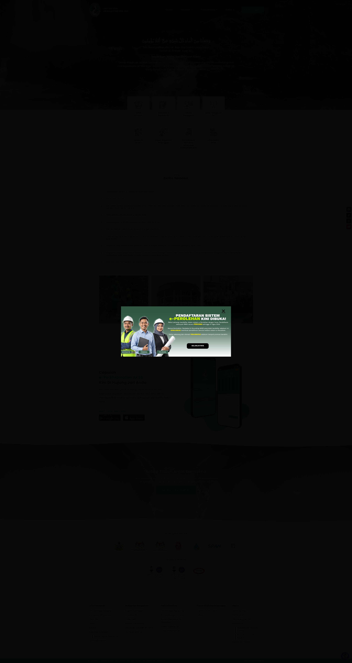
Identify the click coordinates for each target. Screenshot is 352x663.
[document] (176, 331)
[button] (223, 311)
